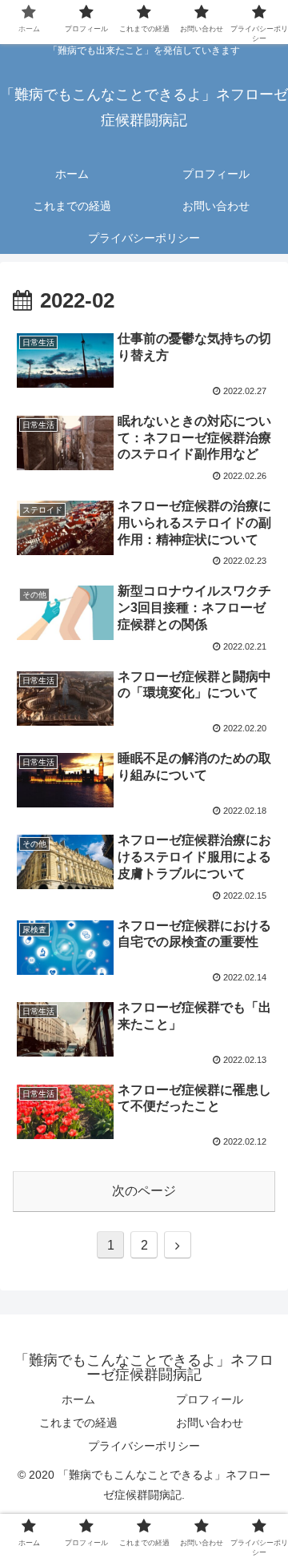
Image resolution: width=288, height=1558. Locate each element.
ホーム (78, 1399)
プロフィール (209, 1399)
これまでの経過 (78, 1422)
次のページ (144, 1191)
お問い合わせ (209, 1422)
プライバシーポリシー (144, 1445)
